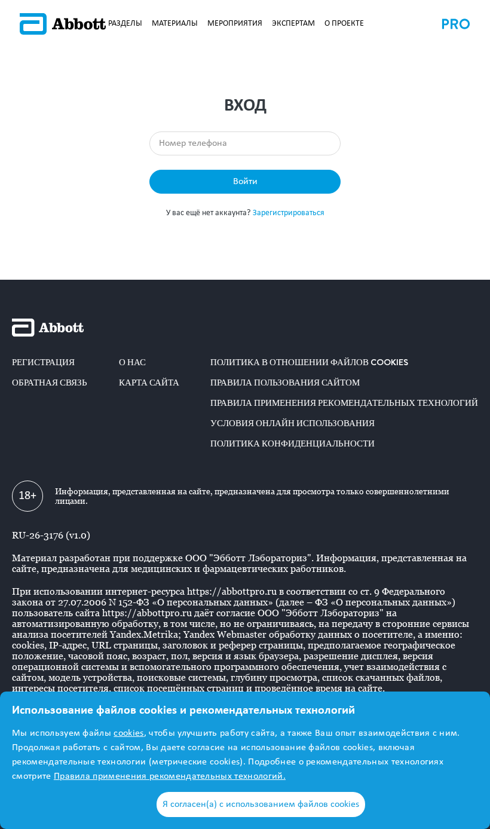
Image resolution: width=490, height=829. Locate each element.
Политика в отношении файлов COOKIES (309, 362)
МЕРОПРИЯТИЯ (234, 23)
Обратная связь (49, 382)
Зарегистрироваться (288, 213)
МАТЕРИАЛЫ (175, 23)
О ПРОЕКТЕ (344, 23)
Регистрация (43, 362)
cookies (128, 733)
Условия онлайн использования (292, 423)
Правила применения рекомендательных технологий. (170, 776)
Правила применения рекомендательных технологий (344, 402)
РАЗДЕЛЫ (125, 23)
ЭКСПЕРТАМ (293, 23)
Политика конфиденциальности (292, 443)
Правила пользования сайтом (285, 382)
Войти (245, 181)
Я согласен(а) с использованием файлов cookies (261, 804)
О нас (132, 362)
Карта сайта (149, 382)
